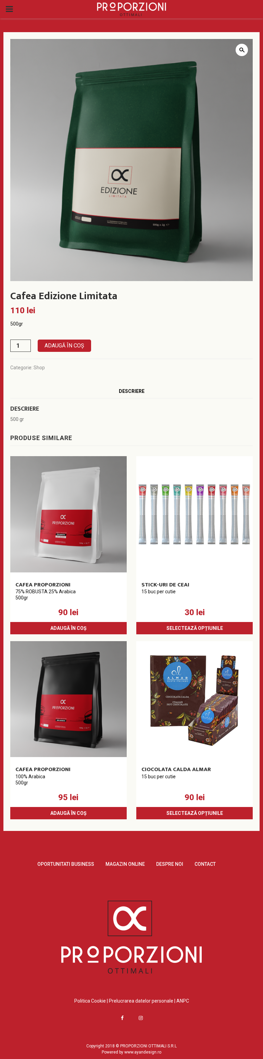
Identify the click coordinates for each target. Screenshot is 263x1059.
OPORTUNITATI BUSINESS (65, 864)
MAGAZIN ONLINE (125, 864)
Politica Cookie (90, 1001)
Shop (39, 367)
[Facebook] (122, 1017)
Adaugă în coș (64, 345)
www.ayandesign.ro (142, 1052)
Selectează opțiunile (194, 628)
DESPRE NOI (169, 864)
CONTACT (205, 864)
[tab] (131, 391)
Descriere (132, 391)
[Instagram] (140, 1017)
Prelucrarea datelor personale (141, 1001)
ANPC (182, 1001)
